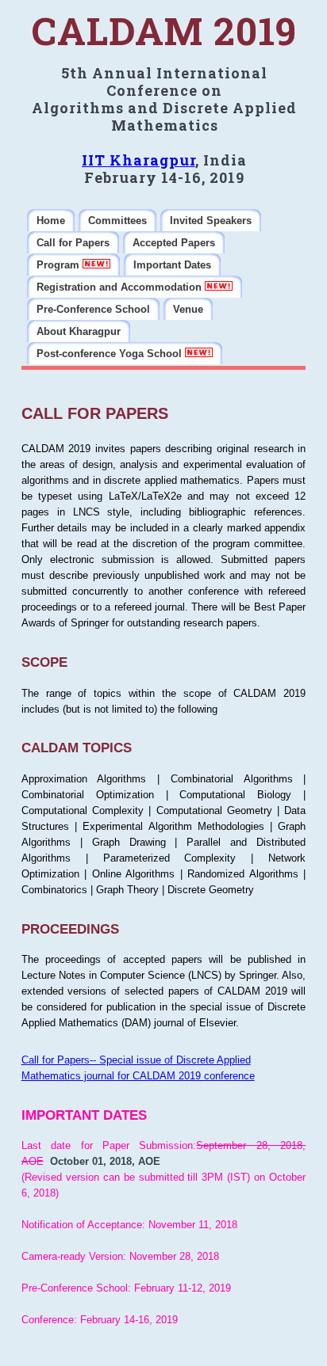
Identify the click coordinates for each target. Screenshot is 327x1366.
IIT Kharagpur (138, 159)
